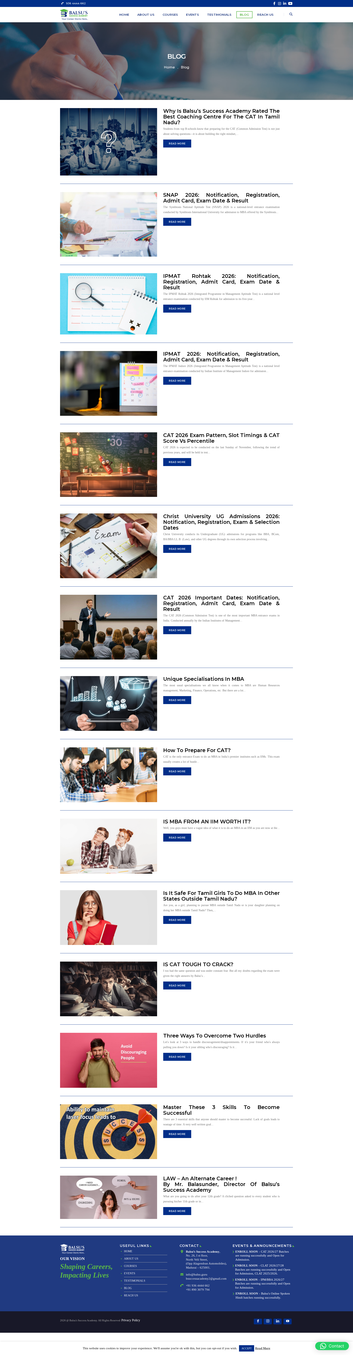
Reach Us (265, 15)
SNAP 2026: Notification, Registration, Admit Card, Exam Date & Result (221, 197)
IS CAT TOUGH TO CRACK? (198, 964)
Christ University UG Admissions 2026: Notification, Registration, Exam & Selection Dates (221, 522)
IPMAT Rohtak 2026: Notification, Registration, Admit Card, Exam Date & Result (221, 281)
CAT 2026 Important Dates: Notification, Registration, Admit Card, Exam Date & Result (221, 603)
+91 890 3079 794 (198, 1289)
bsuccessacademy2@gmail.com (206, 1278)
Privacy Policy (130, 1320)
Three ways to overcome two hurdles (214, 1036)
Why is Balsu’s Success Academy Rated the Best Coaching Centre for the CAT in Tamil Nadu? (221, 116)
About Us (145, 15)
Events (192, 15)
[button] (332, 1346)
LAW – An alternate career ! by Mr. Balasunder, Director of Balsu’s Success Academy (221, 1184)
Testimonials (219, 15)
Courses (170, 15)
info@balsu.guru (196, 1274)
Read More (177, 143)
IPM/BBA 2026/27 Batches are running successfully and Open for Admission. (262, 1283)
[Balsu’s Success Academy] (74, 14)
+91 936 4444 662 (198, 1285)
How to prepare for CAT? (197, 750)
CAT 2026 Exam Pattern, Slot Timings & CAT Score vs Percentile (221, 438)
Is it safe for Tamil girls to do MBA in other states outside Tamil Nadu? (221, 896)
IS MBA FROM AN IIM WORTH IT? (207, 821)
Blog (244, 15)
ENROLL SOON (246, 1251)
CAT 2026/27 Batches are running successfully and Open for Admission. (262, 1255)
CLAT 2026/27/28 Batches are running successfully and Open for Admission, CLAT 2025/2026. (262, 1269)
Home (124, 15)
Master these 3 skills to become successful (221, 1110)
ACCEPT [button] (246, 1348)
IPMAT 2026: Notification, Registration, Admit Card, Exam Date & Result (221, 356)
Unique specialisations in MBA (203, 679)
